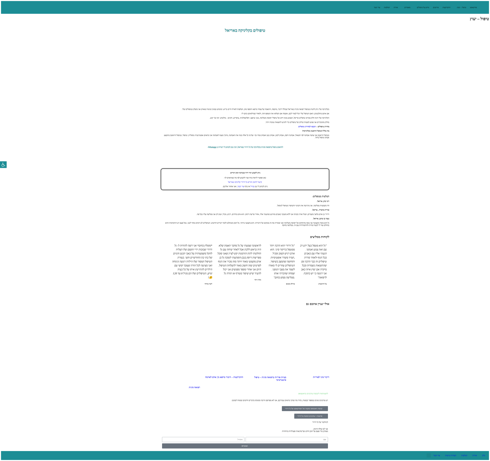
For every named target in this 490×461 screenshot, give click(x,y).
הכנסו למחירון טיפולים (307, 126)
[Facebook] (22, 455)
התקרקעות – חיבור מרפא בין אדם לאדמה (224, 377)
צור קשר (377, 7)
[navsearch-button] (368, 7)
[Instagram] (14, 455)
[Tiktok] (5, 455)
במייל (252, 186)
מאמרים (407, 7)
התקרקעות (446, 7)
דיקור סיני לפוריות (321, 377)
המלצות (387, 7)
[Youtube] (30, 455)
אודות (396, 7)
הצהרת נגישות (450, 455)
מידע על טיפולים (423, 7)
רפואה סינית (194, 387)
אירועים (436, 7)
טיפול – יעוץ (461, 7)
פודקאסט (473, 7)
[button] (249, 291)
